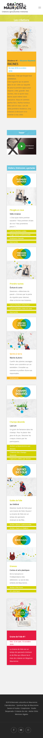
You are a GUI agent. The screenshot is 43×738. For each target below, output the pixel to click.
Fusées (17, 708)
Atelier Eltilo (33, 711)
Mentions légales (21, 714)
